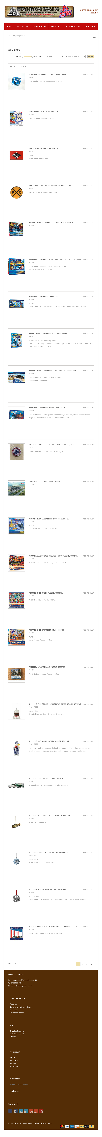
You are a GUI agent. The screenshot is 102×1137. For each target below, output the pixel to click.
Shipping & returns (17, 1031)
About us (55, 26)
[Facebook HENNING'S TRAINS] (10, 1111)
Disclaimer (14, 1010)
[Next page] (91, 964)
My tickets (13, 1063)
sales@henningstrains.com (21, 986)
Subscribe (15, 1091)
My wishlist (14, 1066)
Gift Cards (90, 26)
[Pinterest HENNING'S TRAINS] (26, 1111)
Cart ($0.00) (87, 10)
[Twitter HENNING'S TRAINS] (16, 1111)
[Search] (9, 35)
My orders (14, 1060)
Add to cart (88, 74)
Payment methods (17, 1013)
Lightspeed (48, 1123)
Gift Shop (17, 53)
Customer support (73, 26)
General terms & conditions (20, 1007)
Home (9, 26)
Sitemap (13, 1037)
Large (23, 66)
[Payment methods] (62, 1126)
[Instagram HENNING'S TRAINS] (41, 1111)
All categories (39, 26)
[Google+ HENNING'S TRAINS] (21, 1111)
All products (22, 26)
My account (14, 1057)
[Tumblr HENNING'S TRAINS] (36, 1111)
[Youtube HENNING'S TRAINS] (31, 1111)
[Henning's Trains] (39, 11)
